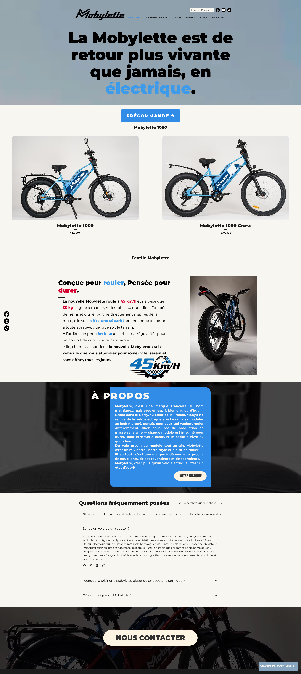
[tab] (89, 514)
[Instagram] (224, 10)
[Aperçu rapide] (75, 178)
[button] (84, 565)
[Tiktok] (229, 10)
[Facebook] (218, 10)
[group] (150, 185)
